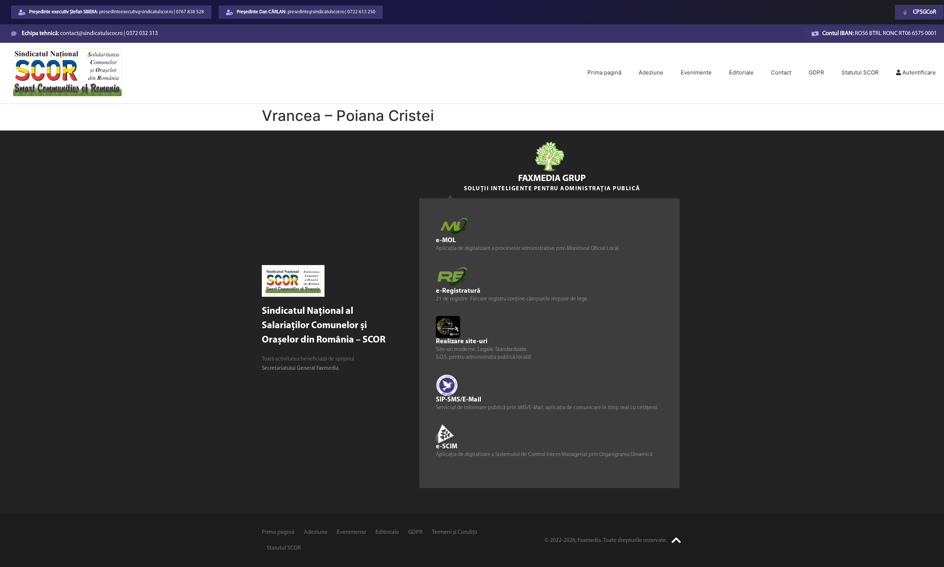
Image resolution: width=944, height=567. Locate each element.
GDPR (816, 72)
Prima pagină (604, 72)
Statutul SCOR (860, 72)
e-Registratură (458, 291)
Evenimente (696, 72)
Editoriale (741, 72)
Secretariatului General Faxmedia (300, 368)
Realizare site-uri (461, 341)
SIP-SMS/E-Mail (458, 399)
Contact (781, 72)
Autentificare (918, 72)
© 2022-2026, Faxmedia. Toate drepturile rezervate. (606, 540)
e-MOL (446, 240)
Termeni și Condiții (454, 532)
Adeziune (651, 72)
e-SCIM (446, 446)
